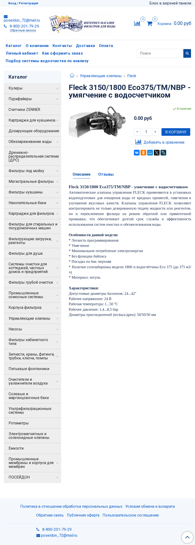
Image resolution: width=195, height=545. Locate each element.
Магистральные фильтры (31, 181)
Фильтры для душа (26, 253)
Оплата (106, 45)
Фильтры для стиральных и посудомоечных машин (33, 226)
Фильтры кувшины (26, 192)
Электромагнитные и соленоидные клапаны (29, 436)
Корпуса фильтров (25, 307)
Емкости (16, 448)
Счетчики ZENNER (24, 109)
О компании (37, 45)
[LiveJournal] (163, 152)
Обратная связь (50, 515)
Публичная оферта (83, 515)
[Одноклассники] (143, 152)
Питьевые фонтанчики (29, 368)
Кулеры (16, 88)
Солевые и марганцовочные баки (29, 396)
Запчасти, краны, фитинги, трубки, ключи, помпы (31, 356)
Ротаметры (19, 423)
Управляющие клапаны (101, 76)
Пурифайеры (20, 99)
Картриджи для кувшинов (32, 120)
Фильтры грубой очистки (31, 282)
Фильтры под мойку (26, 171)
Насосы (15, 329)
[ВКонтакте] (137, 152)
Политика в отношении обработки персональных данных (71, 506)
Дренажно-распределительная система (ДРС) (34, 156)
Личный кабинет (22, 53)
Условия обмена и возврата (150, 506)
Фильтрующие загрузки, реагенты (30, 241)
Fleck (131, 76)
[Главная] (72, 76)
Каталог (14, 45)
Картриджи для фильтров (31, 213)
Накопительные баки (27, 203)
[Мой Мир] (150, 152)
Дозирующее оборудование (34, 131)
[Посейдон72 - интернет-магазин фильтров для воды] (82, 22)
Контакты (62, 45)
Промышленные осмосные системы (26, 295)
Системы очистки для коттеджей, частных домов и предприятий (28, 268)
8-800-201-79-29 (24, 26)
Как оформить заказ (62, 53)
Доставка (85, 45)
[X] (157, 152)
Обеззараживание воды (30, 141)
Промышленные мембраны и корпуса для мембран (31, 463)
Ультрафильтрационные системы (30, 410)
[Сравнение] (137, 23)
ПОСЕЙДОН (19, 477)
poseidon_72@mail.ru (22, 20)
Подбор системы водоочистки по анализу (47, 61)
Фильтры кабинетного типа (28, 342)
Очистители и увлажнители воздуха (28, 381)
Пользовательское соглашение (130, 515)
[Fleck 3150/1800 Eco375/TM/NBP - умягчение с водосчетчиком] (97, 122)
